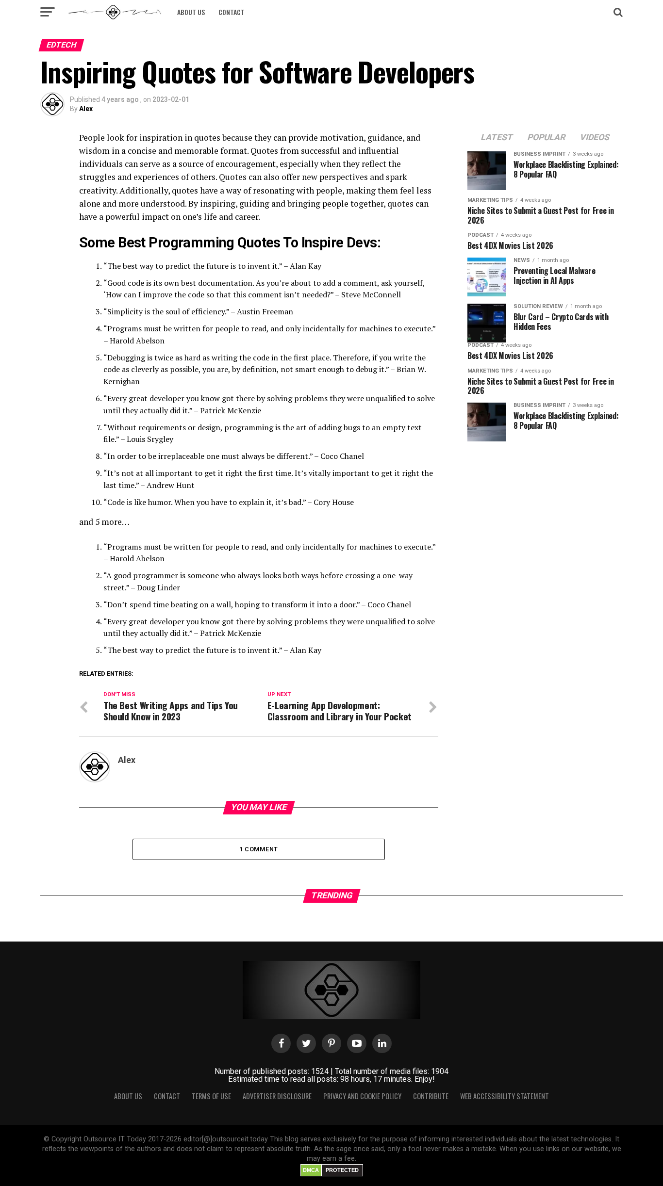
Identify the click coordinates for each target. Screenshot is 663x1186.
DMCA (311, 1170)
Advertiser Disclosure (277, 1096)
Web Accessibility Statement (504, 1096)
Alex (86, 109)
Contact (231, 12)
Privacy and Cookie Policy (362, 1096)
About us (191, 12)
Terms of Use (211, 1096)
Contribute (430, 1096)
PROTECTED (342, 1170)
